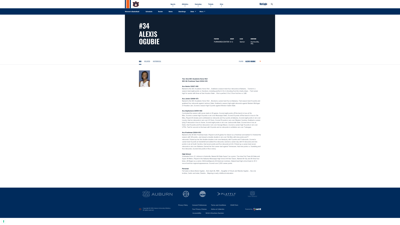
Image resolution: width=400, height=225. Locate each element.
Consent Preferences (199, 205)
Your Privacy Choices (199, 209)
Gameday (198, 4)
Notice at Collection (217, 209)
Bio (140, 61)
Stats (192, 11)
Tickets (210, 4)
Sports (173, 4)
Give (221, 4)
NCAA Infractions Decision (215, 213)
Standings (182, 11)
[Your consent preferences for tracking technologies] (4, 221)
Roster (160, 11)
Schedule (149, 11)
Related (147, 61)
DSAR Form (234, 205)
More (201, 11)
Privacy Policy (183, 205)
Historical (157, 61)
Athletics (185, 4)
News (171, 11)
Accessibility (196, 213)
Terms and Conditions (218, 205)
